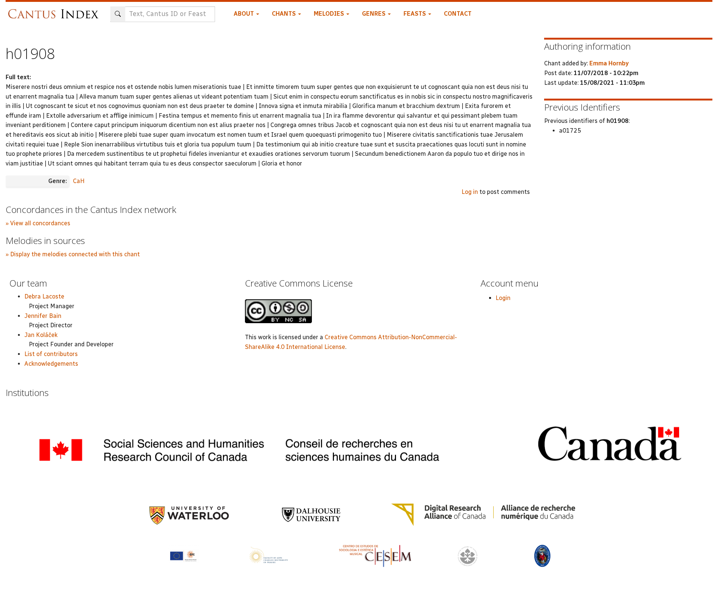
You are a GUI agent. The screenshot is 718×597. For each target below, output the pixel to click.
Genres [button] (374, 13)
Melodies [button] (330, 13)
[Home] (55, 10)
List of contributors (51, 354)
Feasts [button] (415, 13)
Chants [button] (284, 13)
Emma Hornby (609, 63)
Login (502, 297)
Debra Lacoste (44, 296)
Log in (469, 191)
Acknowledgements (51, 363)
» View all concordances (38, 223)
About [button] (244, 13)
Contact (458, 13)
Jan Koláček (41, 334)
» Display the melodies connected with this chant (73, 254)
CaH (79, 181)
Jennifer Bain (42, 315)
